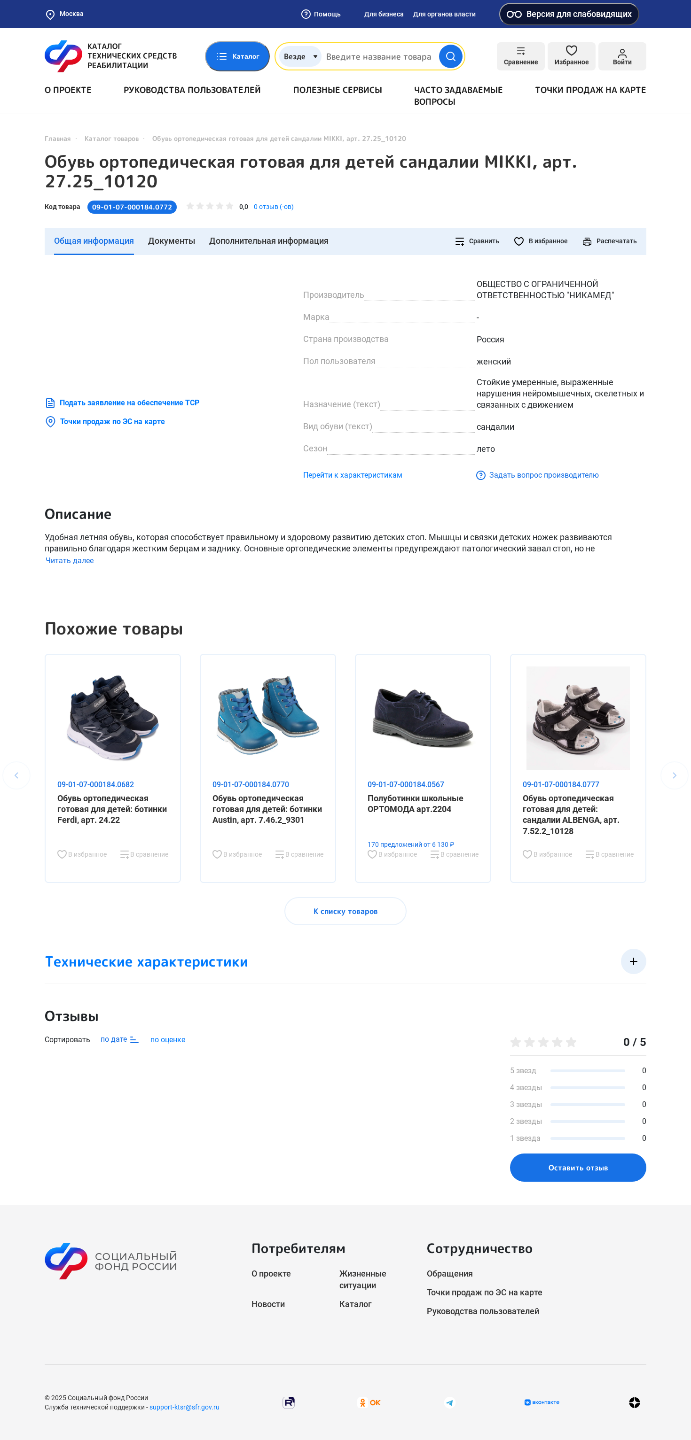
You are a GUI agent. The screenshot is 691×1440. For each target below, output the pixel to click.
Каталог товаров (112, 138)
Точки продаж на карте (590, 90)
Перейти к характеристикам (352, 475)
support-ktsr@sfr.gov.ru (184, 1407)
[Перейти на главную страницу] (111, 56)
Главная (58, 138)
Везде (295, 56)
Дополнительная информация (269, 241)
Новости (268, 1304)
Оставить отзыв (578, 1167)
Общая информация (94, 241)
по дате (115, 1039)
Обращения (450, 1273)
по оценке (167, 1039)
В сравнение (148, 854)
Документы (171, 241)
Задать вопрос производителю (544, 475)
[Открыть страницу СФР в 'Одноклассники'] (369, 1402)
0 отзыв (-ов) (274, 206)
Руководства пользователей (192, 90)
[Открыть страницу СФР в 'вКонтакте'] (541, 1402)
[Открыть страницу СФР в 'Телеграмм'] (450, 1402)
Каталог (355, 1304)
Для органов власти (444, 14)
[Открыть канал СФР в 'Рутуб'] (288, 1402)
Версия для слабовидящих (579, 14)
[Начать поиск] (451, 56)
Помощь (327, 14)
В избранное (547, 241)
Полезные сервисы (337, 90)
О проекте (68, 90)
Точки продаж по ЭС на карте (112, 421)
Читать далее (70, 560)
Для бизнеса (384, 14)
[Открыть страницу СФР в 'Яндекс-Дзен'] (634, 1403)
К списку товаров (346, 911)
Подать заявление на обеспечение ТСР (129, 402)
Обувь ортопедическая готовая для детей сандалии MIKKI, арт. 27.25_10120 (311, 171)
